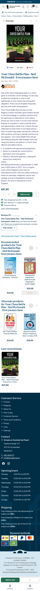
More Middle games (28, 236)
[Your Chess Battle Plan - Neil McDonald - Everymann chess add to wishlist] (36, 194)
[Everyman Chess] (8, 88)
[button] (3, 7)
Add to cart (25, 194)
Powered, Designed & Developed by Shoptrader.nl (20, 572)
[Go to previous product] (31, 21)
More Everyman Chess (10, 236)
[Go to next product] (36, 21)
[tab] (20, 215)
